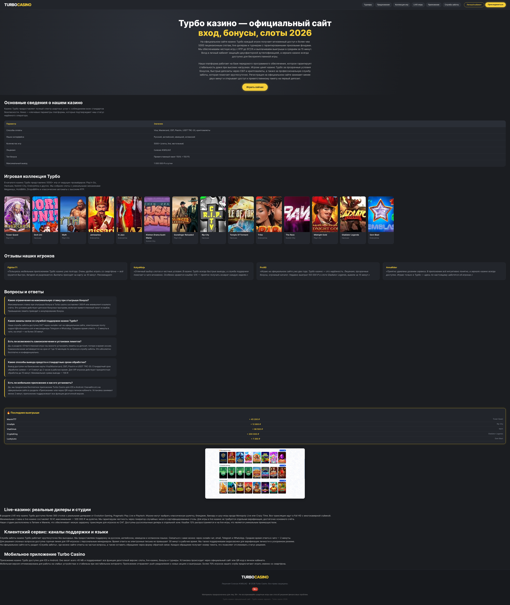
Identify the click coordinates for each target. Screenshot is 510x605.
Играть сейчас (255, 87)
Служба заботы (452, 5)
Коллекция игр (401, 5)
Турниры (368, 5)
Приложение (433, 5)
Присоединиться (495, 4)
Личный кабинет (474, 5)
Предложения (383, 5)
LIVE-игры (418, 5)
